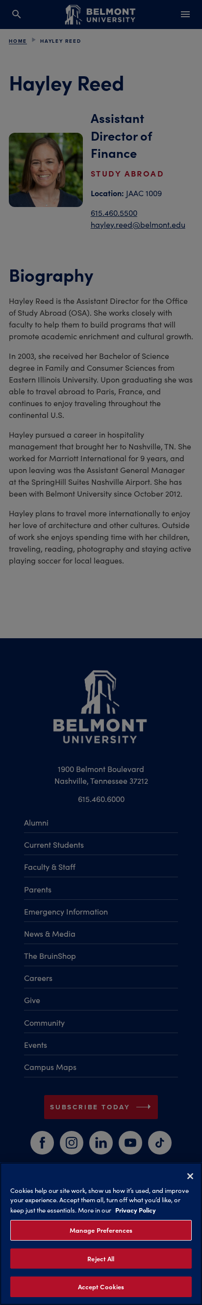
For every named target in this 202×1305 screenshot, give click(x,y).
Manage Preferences (101, 1230)
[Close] (190, 1176)
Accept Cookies (101, 1286)
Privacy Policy (135, 1209)
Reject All (100, 1258)
